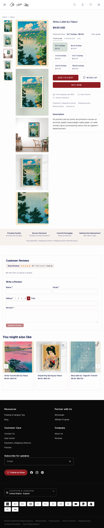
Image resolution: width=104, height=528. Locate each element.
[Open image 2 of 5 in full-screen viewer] (32, 92)
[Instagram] (37, 472)
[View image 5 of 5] (8, 76)
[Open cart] (99, 5)
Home (4, 17)
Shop (12, 17)
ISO (79, 38)
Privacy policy (54, 521)
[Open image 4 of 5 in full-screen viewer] (32, 172)
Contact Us (9, 434)
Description (58, 114)
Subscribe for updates (16, 456)
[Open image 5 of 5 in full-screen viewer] (32, 208)
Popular (57, 38)
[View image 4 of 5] (8, 65)
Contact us (70, 106)
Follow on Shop (17, 472)
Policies (7, 447)
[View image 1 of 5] (8, 26)
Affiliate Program (62, 419)
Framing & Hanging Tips (14, 415)
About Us (59, 434)
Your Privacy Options (31, 524)
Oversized (69, 38)
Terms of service (69, 521)
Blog (6, 419)
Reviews (58, 438)
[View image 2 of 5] (8, 40)
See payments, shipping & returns (39, 241)
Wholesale (59, 415)
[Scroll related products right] (97, 366)
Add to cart (65, 78)
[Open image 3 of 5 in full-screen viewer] (32, 135)
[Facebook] (31, 472)
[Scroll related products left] (6, 366)
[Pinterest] (42, 472)
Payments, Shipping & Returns (17, 443)
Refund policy (58, 106)
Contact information (12, 524)
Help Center (9, 438)
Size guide (95, 34)
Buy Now (77, 85)
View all (49, 266)
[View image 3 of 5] (8, 53)
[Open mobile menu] (4, 4)
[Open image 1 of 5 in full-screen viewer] (32, 43)
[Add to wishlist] (29, 345)
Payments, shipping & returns (64, 103)
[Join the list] (70, 461)
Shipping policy (84, 103)
